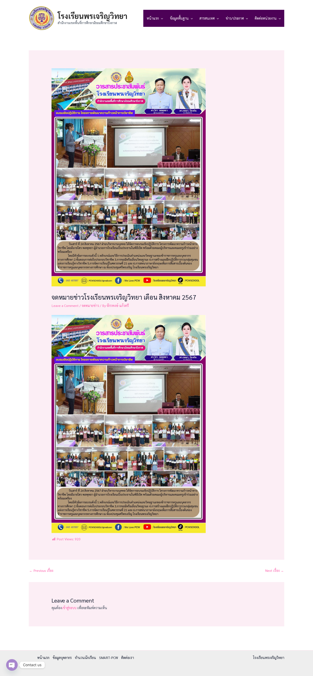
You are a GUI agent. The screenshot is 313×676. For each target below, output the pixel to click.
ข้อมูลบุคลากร (62, 657)
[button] (161, 18)
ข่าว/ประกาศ (235, 18)
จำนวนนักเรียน (85, 657)
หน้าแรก (153, 18)
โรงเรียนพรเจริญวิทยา (92, 16)
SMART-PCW (108, 657)
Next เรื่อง (274, 570)
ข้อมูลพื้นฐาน (179, 18)
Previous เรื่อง (41, 570)
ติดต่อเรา (127, 657)
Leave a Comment (65, 305)
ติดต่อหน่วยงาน (266, 18)
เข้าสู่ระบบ (69, 608)
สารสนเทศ (207, 18)
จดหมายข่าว (90, 305)
